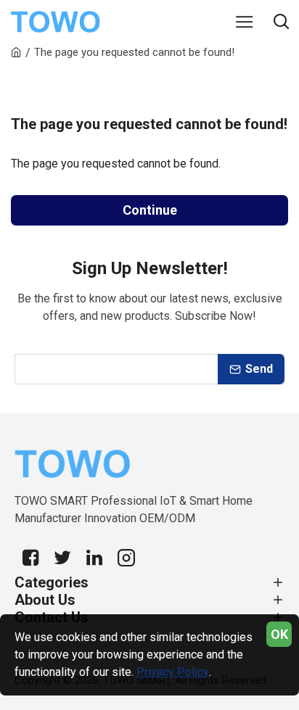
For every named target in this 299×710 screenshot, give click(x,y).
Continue (150, 210)
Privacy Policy (172, 672)
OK (279, 634)
